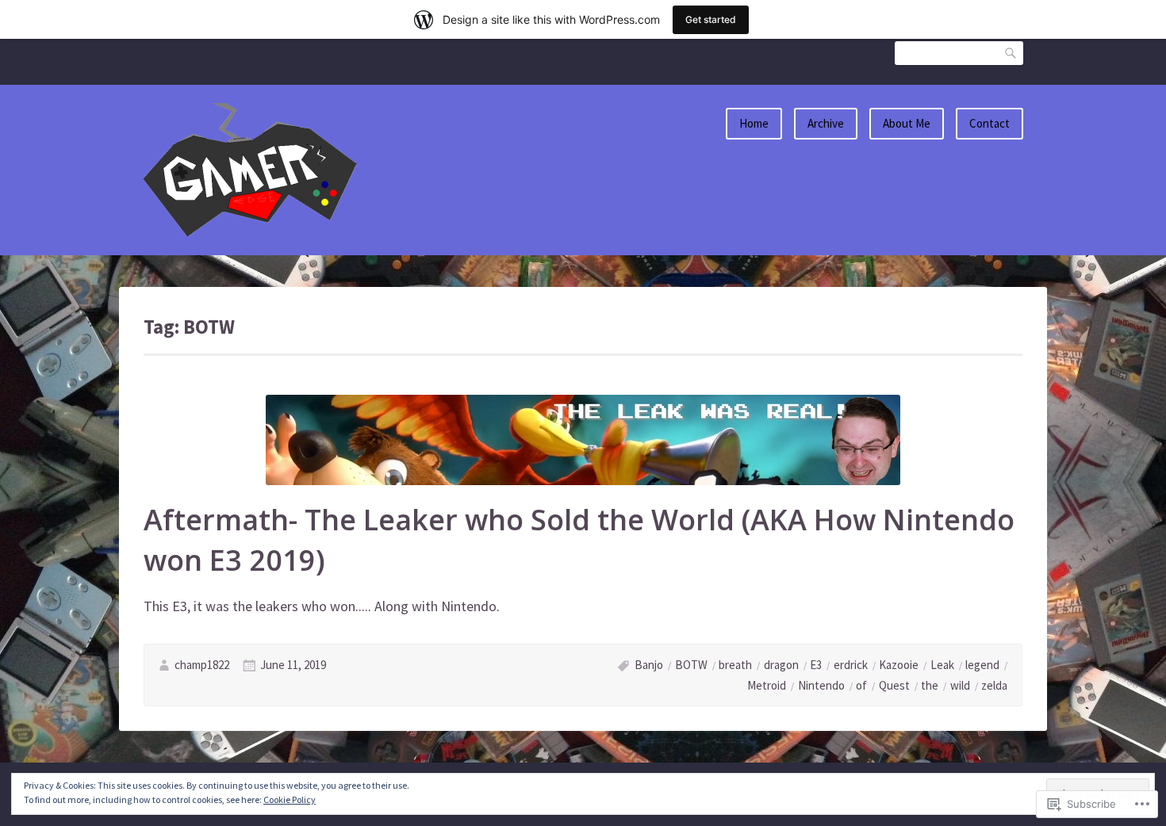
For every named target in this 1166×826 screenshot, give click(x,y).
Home (754, 123)
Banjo (649, 664)
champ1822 (202, 664)
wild (960, 685)
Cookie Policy (289, 799)
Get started (710, 19)
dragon (781, 664)
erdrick (851, 664)
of (861, 685)
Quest (894, 685)
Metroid (766, 685)
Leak (942, 664)
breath (735, 664)
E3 (816, 664)
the (929, 685)
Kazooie (899, 664)
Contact (989, 123)
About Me (906, 123)
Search (1011, 52)
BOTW (691, 664)
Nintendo (821, 685)
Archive (825, 123)
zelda (994, 685)
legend (982, 664)
